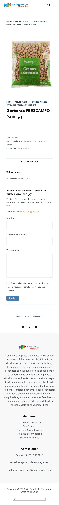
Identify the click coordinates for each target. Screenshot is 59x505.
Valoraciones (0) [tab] (29, 162)
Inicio (18, 316)
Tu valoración (14, 250)
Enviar (12, 298)
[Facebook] (23, 327)
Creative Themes (29, 491)
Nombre (11, 218)
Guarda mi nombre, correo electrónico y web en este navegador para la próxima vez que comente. (28, 287)
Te (18, 430)
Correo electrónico (16, 234)
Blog (27, 316)
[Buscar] (48, 5)
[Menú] (54, 5)
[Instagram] (29, 327)
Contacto (38, 316)
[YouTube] (36, 327)
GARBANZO (23, 148)
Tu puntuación (14, 212)
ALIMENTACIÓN (29, 141)
